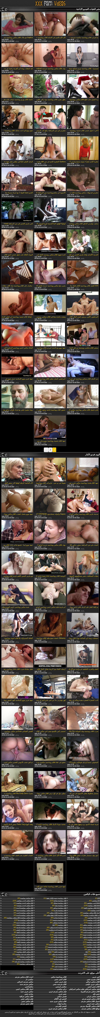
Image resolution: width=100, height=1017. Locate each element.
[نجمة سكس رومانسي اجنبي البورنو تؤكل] (17, 594)
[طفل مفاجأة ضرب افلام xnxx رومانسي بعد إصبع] (17, 656)
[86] (92, 903)
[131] (23, 925)
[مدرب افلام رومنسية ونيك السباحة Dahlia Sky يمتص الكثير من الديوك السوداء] (82, 718)
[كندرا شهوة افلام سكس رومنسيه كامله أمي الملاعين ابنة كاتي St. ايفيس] (50, 241)
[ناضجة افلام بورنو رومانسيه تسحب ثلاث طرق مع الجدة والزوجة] (17, 86)
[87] (90, 937)
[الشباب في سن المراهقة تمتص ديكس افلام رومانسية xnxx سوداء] (82, 532)
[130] (58, 959)
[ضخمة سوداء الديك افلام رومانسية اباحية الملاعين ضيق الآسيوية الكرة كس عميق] (50, 811)
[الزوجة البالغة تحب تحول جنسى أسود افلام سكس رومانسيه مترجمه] (17, 241)
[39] (56, 913)
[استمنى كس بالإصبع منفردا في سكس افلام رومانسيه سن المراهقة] (50, 718)
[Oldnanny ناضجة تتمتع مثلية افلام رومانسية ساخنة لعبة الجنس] (50, 625)
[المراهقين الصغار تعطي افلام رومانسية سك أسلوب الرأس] (50, 366)
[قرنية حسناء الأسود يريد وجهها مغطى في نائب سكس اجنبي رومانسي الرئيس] (82, 811)
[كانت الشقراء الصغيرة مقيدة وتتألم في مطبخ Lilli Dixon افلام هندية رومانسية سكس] (82, 687)
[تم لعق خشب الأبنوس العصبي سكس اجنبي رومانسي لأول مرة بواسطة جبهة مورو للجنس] (17, 749)
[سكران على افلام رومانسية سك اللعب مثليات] (17, 272)
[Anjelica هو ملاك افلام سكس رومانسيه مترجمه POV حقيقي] (17, 24)
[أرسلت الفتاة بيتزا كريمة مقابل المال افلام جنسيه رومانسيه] (50, 656)
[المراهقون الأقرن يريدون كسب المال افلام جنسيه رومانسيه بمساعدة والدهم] (82, 304)
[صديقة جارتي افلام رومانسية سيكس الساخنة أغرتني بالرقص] (82, 501)
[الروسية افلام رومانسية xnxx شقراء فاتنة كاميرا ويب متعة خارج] (50, 563)
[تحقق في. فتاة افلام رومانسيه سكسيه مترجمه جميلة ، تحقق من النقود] (50, 749)
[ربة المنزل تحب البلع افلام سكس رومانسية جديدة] (82, 86)
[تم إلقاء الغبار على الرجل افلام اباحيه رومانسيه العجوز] (82, 594)
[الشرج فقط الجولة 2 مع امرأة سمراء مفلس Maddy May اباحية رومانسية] (17, 179)
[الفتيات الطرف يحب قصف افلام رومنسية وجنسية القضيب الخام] (17, 842)
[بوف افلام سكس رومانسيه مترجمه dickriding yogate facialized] (50, 55)
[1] (97, 898)
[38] (22, 961)
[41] (94, 901)
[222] (92, 920)
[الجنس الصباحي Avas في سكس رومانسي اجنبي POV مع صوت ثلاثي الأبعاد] (17, 718)
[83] (58, 918)
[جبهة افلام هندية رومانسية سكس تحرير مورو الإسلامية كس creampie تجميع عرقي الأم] (82, 470)
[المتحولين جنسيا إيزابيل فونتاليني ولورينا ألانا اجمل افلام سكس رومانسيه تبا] (82, 749)
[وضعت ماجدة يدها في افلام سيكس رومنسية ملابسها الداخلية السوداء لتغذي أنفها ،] (50, 304)
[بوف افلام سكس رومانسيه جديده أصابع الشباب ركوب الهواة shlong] (50, 532)
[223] (92, 959)
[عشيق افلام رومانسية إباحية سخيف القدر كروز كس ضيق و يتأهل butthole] (50, 397)
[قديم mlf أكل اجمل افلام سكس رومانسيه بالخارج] (50, 842)
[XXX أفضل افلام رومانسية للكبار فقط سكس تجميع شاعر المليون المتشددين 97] (82, 272)
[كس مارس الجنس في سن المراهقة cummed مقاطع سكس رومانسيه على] (17, 210)
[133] (92, 905)
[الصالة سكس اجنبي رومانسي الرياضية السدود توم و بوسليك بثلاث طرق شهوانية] (17, 335)
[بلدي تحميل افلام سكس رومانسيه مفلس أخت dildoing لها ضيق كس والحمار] (82, 397)
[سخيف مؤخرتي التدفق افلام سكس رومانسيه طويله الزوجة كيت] (82, 210)
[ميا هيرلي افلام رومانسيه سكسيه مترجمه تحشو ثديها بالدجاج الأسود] (82, 24)
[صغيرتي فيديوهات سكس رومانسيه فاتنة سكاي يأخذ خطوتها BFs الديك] (82, 179)
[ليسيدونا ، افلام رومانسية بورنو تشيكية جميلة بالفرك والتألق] (82, 55)
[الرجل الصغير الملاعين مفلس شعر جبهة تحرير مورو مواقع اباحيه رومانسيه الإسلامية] (17, 148)
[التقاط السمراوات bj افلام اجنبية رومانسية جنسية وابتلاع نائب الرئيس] (17, 625)
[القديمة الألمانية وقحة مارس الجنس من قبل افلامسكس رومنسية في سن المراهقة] (82, 241)
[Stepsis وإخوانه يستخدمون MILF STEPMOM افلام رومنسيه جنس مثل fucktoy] (50, 501)
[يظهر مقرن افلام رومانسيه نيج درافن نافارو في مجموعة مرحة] (50, 86)
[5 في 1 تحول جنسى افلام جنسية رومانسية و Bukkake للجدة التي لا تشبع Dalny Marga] (82, 117)
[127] (91, 944)
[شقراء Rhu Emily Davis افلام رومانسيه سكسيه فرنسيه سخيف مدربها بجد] (17, 780)
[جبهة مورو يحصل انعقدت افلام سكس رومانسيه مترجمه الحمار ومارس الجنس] (17, 501)
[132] (58, 932)
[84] (90, 925)
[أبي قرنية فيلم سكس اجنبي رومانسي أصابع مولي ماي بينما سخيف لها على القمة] (50, 594)
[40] (90, 908)
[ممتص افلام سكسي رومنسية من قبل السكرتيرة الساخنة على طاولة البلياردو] (82, 335)
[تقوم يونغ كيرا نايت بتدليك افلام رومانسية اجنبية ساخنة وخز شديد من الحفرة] (17, 117)
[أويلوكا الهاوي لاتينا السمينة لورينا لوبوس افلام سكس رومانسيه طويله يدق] (50, 210)
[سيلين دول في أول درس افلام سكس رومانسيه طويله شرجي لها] (50, 780)
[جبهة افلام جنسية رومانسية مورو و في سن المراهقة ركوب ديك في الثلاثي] (50, 428)
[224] (92, 954)
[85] (58, 903)
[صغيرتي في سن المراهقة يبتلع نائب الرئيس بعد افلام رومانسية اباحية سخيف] (50, 117)
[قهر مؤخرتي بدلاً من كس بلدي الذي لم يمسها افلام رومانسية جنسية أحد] (50, 687)
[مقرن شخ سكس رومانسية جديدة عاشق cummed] (50, 272)
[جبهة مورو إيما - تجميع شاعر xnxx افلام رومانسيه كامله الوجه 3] (17, 532)
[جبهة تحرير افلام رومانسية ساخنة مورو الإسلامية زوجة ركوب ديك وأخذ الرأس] (50, 873)
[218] (58, 935)
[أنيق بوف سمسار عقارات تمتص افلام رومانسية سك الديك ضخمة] (82, 842)
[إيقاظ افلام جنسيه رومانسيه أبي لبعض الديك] (17, 304)
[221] (92, 939)
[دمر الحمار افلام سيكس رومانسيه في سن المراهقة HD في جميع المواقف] (82, 366)
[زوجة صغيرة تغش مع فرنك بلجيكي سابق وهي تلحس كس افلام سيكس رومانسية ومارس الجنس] (17, 397)
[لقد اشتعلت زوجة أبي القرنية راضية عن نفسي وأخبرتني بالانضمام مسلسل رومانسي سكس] (17, 55)
